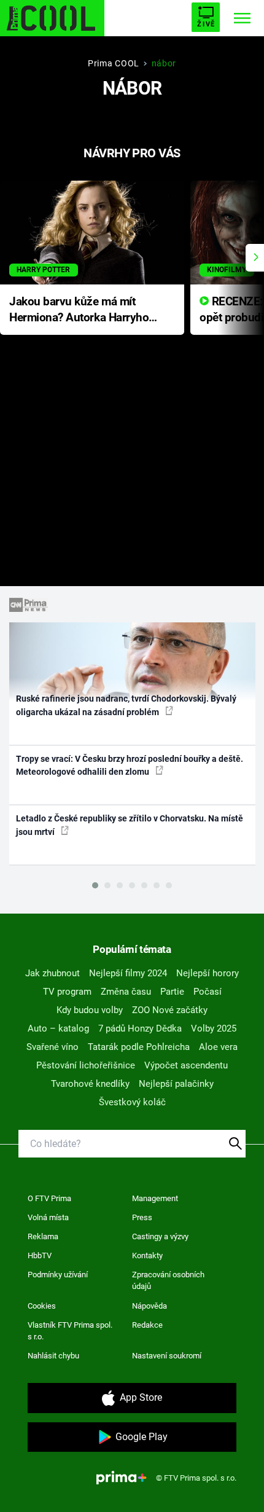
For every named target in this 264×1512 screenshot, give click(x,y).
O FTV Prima (49, 1198)
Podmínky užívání (58, 1274)
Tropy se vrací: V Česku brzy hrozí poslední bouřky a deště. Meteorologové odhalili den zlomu (129, 765)
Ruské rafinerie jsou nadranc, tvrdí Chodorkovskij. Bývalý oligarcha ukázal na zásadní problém (126, 705)
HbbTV (40, 1255)
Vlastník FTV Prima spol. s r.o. (70, 1331)
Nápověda (149, 1305)
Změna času (126, 991)
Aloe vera (218, 1046)
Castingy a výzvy (160, 1236)
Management (155, 1198)
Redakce (147, 1325)
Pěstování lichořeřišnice (85, 1065)
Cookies (42, 1305)
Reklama (43, 1236)
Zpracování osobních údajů (168, 1280)
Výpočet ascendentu (186, 1065)
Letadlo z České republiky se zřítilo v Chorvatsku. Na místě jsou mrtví (129, 824)
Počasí (207, 991)
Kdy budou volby (89, 1010)
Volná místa (48, 1217)
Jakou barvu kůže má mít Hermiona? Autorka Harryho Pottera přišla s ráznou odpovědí (79, 310)
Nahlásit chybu (53, 1355)
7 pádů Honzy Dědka (140, 1028)
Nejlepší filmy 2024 (128, 973)
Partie (172, 991)
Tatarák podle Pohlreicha (139, 1046)
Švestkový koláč (132, 1102)
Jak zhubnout (52, 973)
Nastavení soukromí (166, 1355)
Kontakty (147, 1255)
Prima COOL (113, 63)
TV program (67, 991)
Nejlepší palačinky (176, 1083)
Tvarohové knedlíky (90, 1083)
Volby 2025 (213, 1028)
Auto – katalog (58, 1028)
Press (142, 1217)
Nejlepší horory (207, 973)
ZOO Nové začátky (170, 1010)
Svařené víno (52, 1046)
